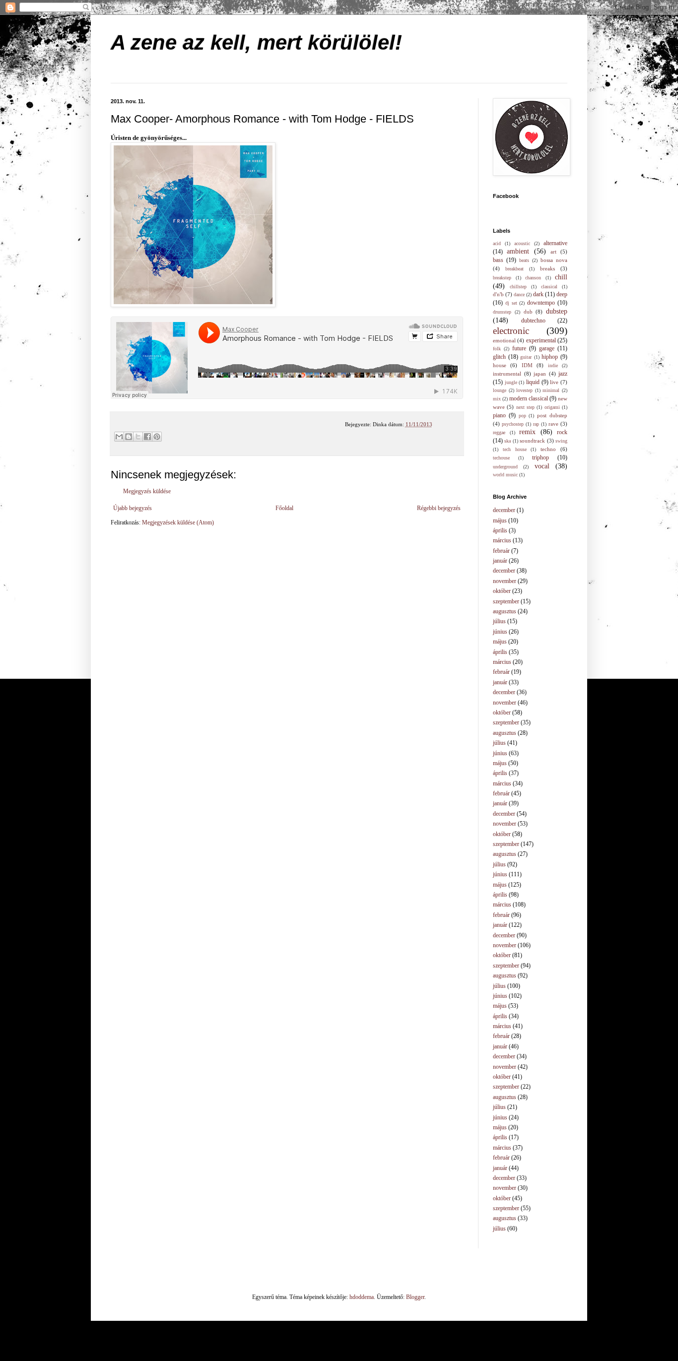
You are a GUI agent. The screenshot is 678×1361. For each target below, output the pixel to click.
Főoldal (284, 508)
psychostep (513, 424)
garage (546, 348)
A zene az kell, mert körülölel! (256, 42)
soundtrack (532, 441)
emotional (504, 340)
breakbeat (514, 268)
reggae (499, 432)
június (500, 631)
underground (505, 466)
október (502, 590)
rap (536, 424)
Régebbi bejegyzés (439, 508)
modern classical (528, 398)
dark (538, 294)
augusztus (504, 611)
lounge (499, 390)
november (504, 581)
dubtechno (533, 320)
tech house (515, 449)
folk (497, 348)
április (500, 530)
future (519, 348)
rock (562, 432)
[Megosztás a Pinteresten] (157, 437)
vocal (542, 466)
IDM (527, 365)
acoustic (522, 243)
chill (561, 277)
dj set (511, 303)
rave (553, 424)
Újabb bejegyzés (132, 508)
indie (553, 365)
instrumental (507, 374)
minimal (550, 390)
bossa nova (554, 260)
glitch (499, 356)
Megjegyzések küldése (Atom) (178, 522)
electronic (511, 330)
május (500, 520)
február (501, 550)
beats (524, 260)
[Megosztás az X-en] (138, 437)
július (499, 621)
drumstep (502, 312)
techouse (501, 457)
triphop (540, 457)
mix (497, 398)
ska (507, 441)
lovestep (524, 390)
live (554, 382)
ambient (518, 251)
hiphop (550, 356)
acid (497, 243)
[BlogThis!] (129, 437)
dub (528, 312)
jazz (562, 373)
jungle (511, 382)
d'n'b (498, 294)
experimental (541, 340)
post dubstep (552, 415)
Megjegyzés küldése (147, 491)
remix (527, 432)
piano (499, 415)
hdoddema (361, 1297)
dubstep (556, 311)
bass (498, 260)
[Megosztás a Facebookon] (147, 437)
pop (522, 415)
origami (552, 407)
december (504, 510)
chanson (533, 277)
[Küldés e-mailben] (119, 437)
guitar (526, 357)
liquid (533, 382)
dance (519, 294)
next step (525, 407)
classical (549, 286)
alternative (555, 243)
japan (540, 374)
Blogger (415, 1297)
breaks (547, 268)
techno (548, 449)
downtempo (541, 302)
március (502, 540)
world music (505, 474)
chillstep (518, 286)
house (499, 365)
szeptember (506, 601)
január (500, 560)
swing (561, 441)
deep (561, 294)
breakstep (502, 277)
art (553, 252)
